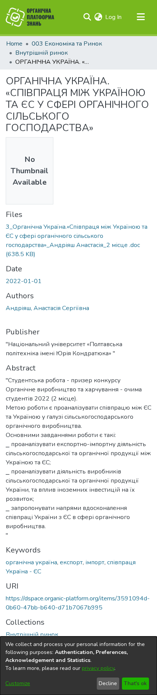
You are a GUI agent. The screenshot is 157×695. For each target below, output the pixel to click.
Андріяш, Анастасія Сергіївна (47, 308)
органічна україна (31, 562)
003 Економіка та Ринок (67, 44)
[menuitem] (98, 17)
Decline (108, 683)
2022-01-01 (24, 281)
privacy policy (98, 668)
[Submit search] (87, 17)
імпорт (94, 562)
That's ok (135, 683)
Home (14, 44)
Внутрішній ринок (41, 53)
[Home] (30, 17)
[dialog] (78, 665)
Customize (17, 683)
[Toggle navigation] (140, 17)
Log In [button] (113, 17)
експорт (71, 562)
